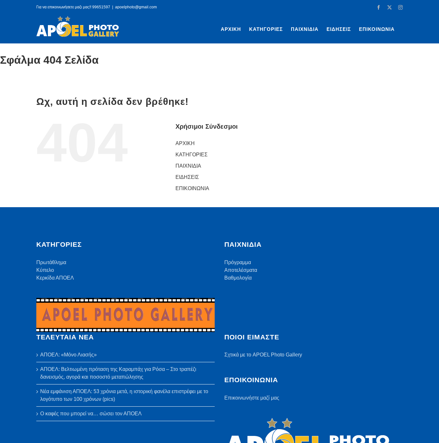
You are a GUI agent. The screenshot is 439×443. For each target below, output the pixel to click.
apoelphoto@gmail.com (136, 7)
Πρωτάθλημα (51, 262)
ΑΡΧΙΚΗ (185, 143)
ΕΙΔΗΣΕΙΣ (187, 177)
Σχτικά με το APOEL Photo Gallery (263, 354)
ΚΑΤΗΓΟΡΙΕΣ (191, 154)
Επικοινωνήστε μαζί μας (251, 398)
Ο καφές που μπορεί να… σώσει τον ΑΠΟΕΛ (91, 413)
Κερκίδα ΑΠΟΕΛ (55, 278)
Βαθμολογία (238, 278)
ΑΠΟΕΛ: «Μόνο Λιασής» (68, 354)
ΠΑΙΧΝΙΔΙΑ (188, 166)
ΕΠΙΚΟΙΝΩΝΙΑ (192, 188)
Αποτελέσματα (240, 270)
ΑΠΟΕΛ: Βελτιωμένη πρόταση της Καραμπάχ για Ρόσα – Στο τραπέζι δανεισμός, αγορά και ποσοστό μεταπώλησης (118, 373)
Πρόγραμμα (237, 262)
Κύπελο (45, 270)
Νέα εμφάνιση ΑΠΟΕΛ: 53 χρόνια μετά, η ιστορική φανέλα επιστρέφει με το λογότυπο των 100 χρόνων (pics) (124, 395)
